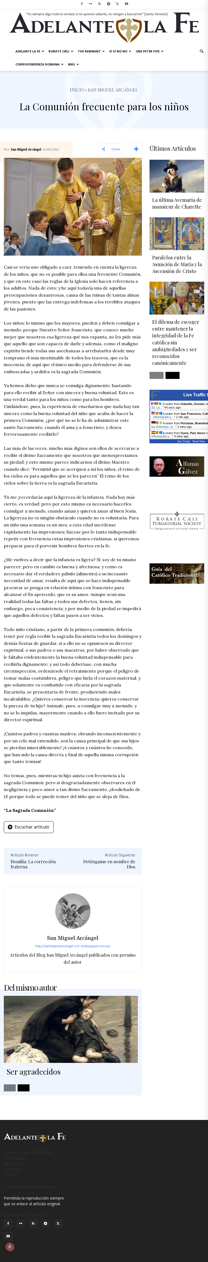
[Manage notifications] (9, 1246)
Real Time (199, 441)
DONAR (11, 1175)
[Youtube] (126, 4)
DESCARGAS (15, 1158)
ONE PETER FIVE (148, 51)
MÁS (71, 64)
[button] (201, 51)
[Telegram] (109, 4)
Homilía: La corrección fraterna (33, 864)
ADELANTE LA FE (27, 51)
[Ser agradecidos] (71, 1029)
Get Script (183, 441)
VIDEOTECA (14, 1163)
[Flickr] (91, 4)
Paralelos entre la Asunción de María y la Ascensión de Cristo (177, 264)
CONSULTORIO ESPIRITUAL (28, 1152)
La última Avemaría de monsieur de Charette (177, 203)
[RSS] (100, 4)
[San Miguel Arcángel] (72, 911)
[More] (136, 148)
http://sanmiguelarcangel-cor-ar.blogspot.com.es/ (72, 946)
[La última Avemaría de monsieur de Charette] (177, 176)
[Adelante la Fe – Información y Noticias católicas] (104, 27)
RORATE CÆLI (58, 51)
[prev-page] (10, 1087)
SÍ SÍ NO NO (118, 51)
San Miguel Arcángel (26, 149)
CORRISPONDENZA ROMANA (37, 64)
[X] (117, 4)
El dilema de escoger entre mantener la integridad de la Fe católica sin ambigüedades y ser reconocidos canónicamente (175, 342)
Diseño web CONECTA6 (25, 1215)
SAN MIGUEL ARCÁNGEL (113, 90)
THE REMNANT (89, 51)
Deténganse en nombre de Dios (109, 864)
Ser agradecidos (33, 1071)
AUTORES (12, 1169)
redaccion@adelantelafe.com (29, 1186)
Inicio (77, 90)
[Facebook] (82, 4)
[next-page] (24, 1087)
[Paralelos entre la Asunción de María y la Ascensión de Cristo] (177, 233)
